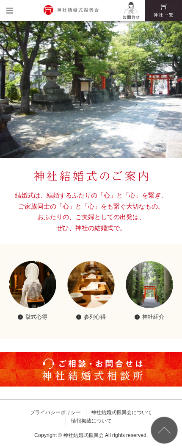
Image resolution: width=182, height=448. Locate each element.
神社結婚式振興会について (121, 412)
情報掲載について (91, 421)
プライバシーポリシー (55, 412)
